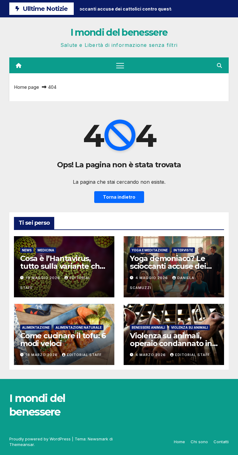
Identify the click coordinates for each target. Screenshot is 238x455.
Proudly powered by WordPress (40, 438)
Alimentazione (36, 327)
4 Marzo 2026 (151, 355)
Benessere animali (148, 327)
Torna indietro (119, 197)
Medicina (45, 250)
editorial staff (84, 355)
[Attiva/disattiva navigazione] (120, 65)
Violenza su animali (189, 327)
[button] (219, 65)
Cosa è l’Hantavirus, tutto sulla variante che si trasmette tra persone (64, 266)
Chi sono (199, 441)
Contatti (221, 441)
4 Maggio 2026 (152, 278)
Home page (26, 87)
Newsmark (98, 438)
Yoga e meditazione (150, 250)
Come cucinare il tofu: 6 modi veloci (63, 339)
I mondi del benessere (119, 32)
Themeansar (21, 444)
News (27, 250)
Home (179, 441)
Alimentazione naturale (78, 327)
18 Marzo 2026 (42, 355)
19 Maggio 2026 (43, 278)
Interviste (183, 250)
